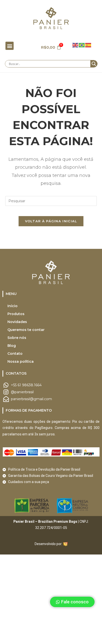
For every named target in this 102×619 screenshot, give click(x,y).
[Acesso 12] (65, 544)
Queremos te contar (26, 329)
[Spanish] (88, 44)
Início (12, 306)
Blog (11, 345)
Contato (15, 353)
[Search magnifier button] (93, 63)
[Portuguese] (82, 44)
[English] (75, 44)
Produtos (16, 314)
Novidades (17, 322)
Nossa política (20, 361)
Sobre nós (16, 337)
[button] (9, 46)
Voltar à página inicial (51, 221)
